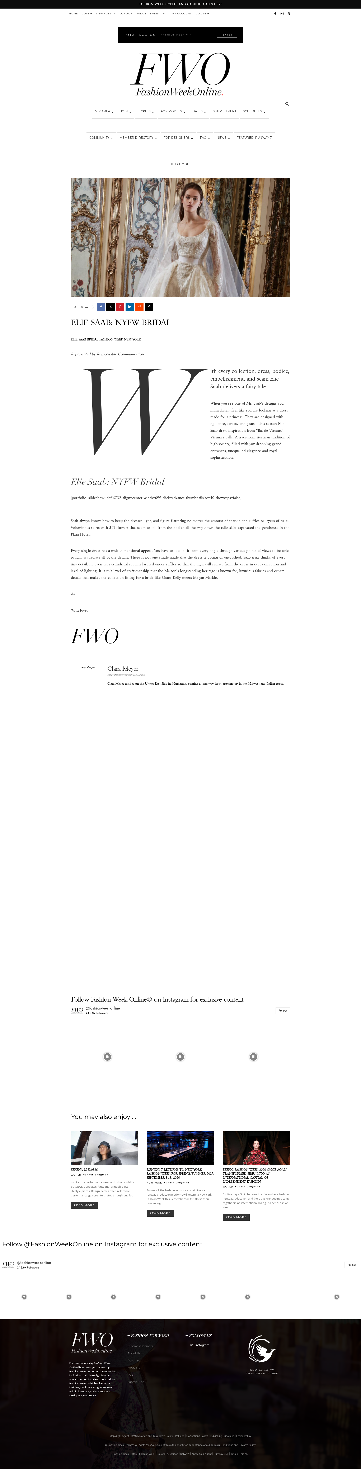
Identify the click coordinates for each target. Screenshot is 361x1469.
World (76, 1174)
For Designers (177, 138)
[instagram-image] (107, 1056)
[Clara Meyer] (89, 821)
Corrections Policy (197, 1435)
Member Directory (136, 138)
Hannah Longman (95, 1174)
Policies (179, 1435)
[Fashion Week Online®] (180, 75)
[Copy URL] (149, 307)
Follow (283, 1010)
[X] (289, 14)
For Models (171, 111)
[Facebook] (275, 14)
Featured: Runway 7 (254, 138)
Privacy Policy (247, 1444)
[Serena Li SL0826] (104, 1148)
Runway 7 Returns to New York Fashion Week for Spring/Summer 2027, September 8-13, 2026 (180, 1174)
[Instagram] (282, 14)
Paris (154, 13)
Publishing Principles (222, 1435)
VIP (165, 13)
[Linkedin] (130, 307)
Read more (84, 1205)
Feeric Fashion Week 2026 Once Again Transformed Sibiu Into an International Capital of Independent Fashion (255, 1175)
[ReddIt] (139, 307)
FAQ (203, 138)
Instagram (202, 1345)
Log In (201, 13)
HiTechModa (181, 164)
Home (73, 13)
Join (85, 13)
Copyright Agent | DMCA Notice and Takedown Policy (141, 1435)
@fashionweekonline (103, 1008)
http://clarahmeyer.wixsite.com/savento (126, 674)
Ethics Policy (243, 1435)
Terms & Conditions (222, 1444)
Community (99, 138)
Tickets (144, 111)
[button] (287, 105)
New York (104, 13)
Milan (141, 13)
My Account (182, 13)
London (126, 13)
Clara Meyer (122, 669)
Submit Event (224, 111)
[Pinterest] (120, 307)
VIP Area (102, 111)
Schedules (252, 111)
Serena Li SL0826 (84, 1170)
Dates (197, 111)
